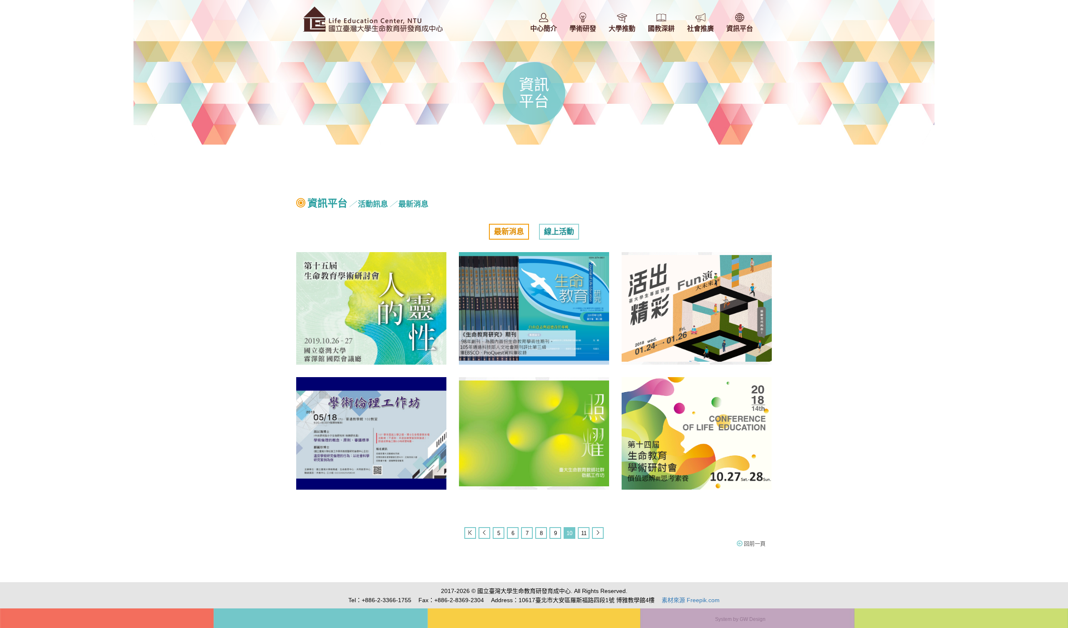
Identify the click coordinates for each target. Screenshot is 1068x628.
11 (584, 533)
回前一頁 (755, 543)
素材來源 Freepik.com (691, 600)
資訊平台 (327, 203)
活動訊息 (373, 204)
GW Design (753, 619)
